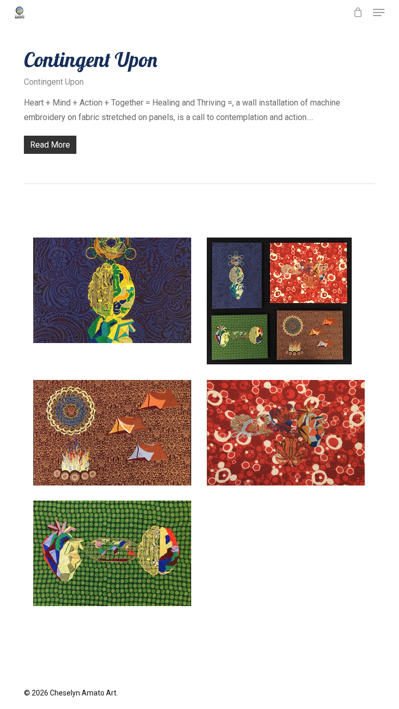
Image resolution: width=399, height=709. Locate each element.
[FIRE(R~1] (288, 435)
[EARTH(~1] (115, 435)
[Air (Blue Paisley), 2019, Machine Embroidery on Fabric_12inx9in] (115, 293)
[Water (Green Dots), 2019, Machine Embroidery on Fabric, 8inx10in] (115, 556)
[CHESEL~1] (288, 303)
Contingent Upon (90, 59)
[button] (378, 12)
